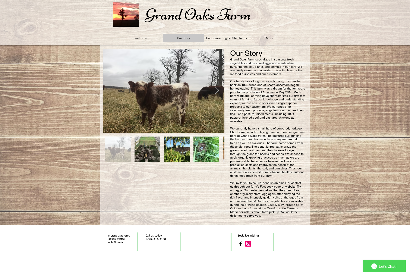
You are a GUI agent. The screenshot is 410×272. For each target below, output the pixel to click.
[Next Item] (217, 91)
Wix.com (118, 242)
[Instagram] (248, 244)
